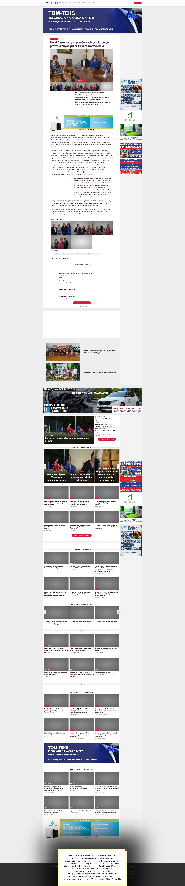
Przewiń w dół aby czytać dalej (81, 107)
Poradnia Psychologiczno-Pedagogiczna (75, 253)
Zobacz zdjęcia (81, 80)
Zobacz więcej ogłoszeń (82, 306)
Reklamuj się (46, 31)
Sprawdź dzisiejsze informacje (81, 535)
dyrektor (63, 253)
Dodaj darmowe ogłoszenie (81, 302)
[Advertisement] (61, 101)
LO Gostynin (57, 253)
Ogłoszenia (70, 2)
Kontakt (77, 2)
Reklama (84, 2)
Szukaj (90, 2)
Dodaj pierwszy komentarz (81, 264)
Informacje (62, 2)
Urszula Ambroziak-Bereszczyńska (92, 253)
